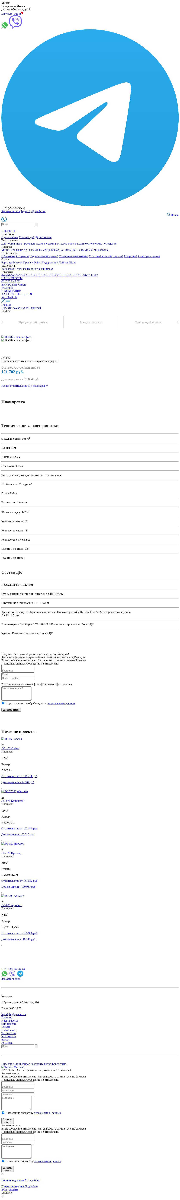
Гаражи (79, 243)
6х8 (38, 275)
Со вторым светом (149, 256)
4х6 (8, 275)
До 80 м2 (40, 249)
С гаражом (22, 256)
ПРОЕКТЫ (8, 230)
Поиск (174, 214)
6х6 (28, 275)
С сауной (117, 256)
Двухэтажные (43, 237)
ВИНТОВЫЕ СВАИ (13, 284)
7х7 (54, 275)
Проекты (6, 1017)
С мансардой (26, 237)
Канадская (7, 268)
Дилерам (6, 13)
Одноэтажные (9, 237)
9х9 (80, 275)
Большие (103, 249)
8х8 (64, 275)
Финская (47, 268)
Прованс (28, 262)
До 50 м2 (29, 249)
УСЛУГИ (7, 287)
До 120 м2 (65, 249)
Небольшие (16, 249)
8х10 (74, 275)
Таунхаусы (61, 243)
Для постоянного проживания (19, 243)
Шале (72, 262)
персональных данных (61, 703)
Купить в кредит (38, 385)
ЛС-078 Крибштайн (13, 800)
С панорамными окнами (73, 256)
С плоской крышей (100, 256)
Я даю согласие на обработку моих (40, 703)
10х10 (86, 275)
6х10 (48, 275)
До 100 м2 (53, 249)
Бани (71, 243)
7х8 (59, 275)
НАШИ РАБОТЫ (11, 278)
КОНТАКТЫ (9, 297)
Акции (17, 13)
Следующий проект (148, 322)
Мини (5, 249)
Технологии (8, 1033)
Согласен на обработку (33, 1112)
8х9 (69, 275)
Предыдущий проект (33, 322)
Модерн (17, 262)
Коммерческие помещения (100, 243)
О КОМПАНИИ (11, 290)
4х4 (3, 275)
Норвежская (34, 268)
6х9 (43, 275)
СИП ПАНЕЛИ (10, 281)
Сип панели (8, 1023)
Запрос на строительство (36, 1063)
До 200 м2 (91, 249)
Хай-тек (64, 262)
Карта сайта (59, 1063)
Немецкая (20, 268)
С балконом (8, 256)
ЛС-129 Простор (11, 853)
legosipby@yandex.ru (33, 211)
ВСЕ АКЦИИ (9, 1189)
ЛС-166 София (10, 748)
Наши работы (9, 1020)
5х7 (23, 275)
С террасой (130, 256)
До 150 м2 (78, 249)
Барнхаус (6, 262)
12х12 (94, 275)
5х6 (18, 275)
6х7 (33, 275)
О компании (8, 1030)
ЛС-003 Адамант (11, 905)
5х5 (13, 275)
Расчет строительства (14, 385)
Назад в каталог (91, 322)
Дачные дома (46, 243)
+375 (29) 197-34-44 (13, 968)
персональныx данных (47, 1161)
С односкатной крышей (44, 256)
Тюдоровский (50, 262)
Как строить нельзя (8, 1038)
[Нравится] (3, 742)
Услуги (5, 1026)
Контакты (7, 1042)
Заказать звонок (10, 211)
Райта (37, 262)
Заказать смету (11, 710)
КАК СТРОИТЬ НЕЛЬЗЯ (16, 294)
